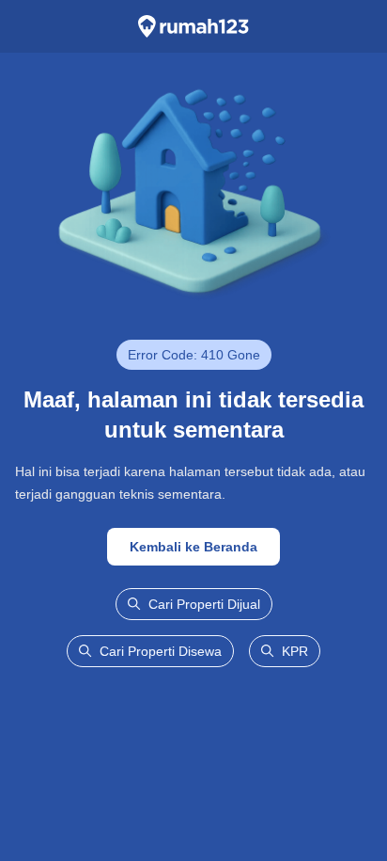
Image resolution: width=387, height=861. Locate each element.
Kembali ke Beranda (193, 546)
